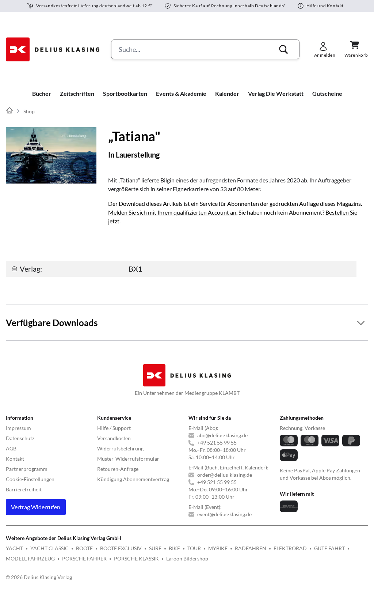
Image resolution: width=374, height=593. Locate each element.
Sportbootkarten (125, 93)
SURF (155, 548)
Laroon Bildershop (187, 558)
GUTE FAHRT (329, 548)
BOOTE (84, 548)
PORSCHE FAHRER (84, 558)
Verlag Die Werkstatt (276, 93)
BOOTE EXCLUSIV (121, 548)
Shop (29, 111)
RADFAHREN (250, 548)
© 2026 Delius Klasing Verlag (39, 577)
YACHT (14, 548)
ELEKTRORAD (290, 548)
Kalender (227, 93)
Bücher (41, 93)
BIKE (174, 548)
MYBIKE (218, 548)
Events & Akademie (181, 93)
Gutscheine (327, 93)
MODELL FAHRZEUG (30, 558)
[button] (283, 49)
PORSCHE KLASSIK (136, 558)
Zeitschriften (77, 93)
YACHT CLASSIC (49, 548)
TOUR (194, 548)
